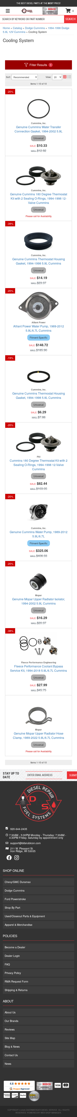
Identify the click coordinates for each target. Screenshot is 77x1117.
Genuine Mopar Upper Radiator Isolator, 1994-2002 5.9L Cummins (38, 601)
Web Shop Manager (51, 1112)
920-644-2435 (18, 829)
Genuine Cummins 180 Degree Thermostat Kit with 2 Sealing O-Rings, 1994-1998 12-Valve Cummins (38, 198)
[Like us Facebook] (9, 858)
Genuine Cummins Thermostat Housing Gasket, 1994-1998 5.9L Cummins (38, 261)
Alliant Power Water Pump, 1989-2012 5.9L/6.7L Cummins (38, 328)
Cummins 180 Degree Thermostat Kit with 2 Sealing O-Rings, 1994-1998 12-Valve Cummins (38, 464)
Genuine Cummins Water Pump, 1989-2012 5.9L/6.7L (38, 534)
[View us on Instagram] (16, 858)
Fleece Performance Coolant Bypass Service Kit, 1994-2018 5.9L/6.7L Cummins (38, 668)
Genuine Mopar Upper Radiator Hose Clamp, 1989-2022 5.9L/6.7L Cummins (38, 735)
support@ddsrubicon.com (25, 843)
